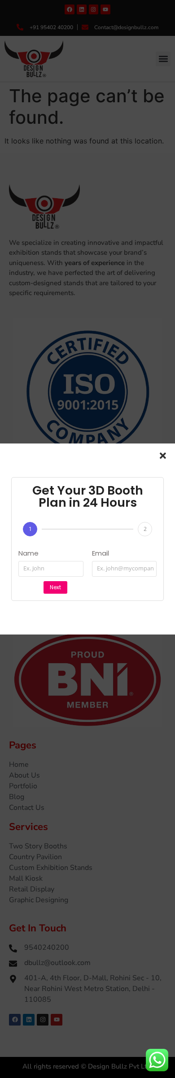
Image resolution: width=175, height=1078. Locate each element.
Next (55, 587)
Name (28, 554)
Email (100, 554)
